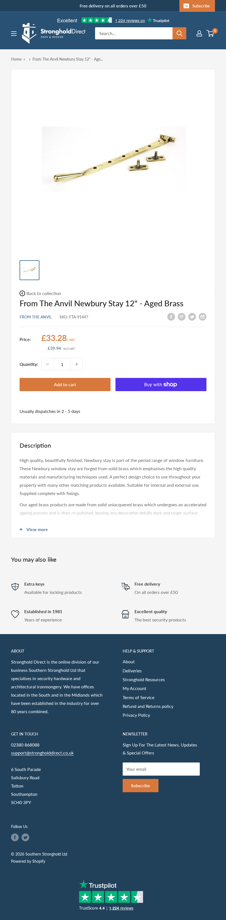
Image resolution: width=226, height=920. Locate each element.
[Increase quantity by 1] (76, 364)
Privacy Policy (136, 715)
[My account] (199, 33)
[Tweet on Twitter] (192, 316)
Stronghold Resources (144, 679)
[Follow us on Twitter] (25, 837)
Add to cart (65, 384)
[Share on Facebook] (171, 316)
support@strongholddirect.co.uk (42, 752)
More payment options (161, 397)
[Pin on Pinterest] (181, 316)
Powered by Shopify (28, 861)
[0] (210, 33)
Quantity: (29, 364)
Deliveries (132, 670)
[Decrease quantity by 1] (47, 364)
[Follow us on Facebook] (15, 837)
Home (16, 59)
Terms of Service (138, 697)
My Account (134, 688)
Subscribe (201, 5)
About (129, 661)
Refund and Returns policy (148, 706)
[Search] (179, 33)
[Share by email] (202, 316)
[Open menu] (14, 33)
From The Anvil (36, 317)
